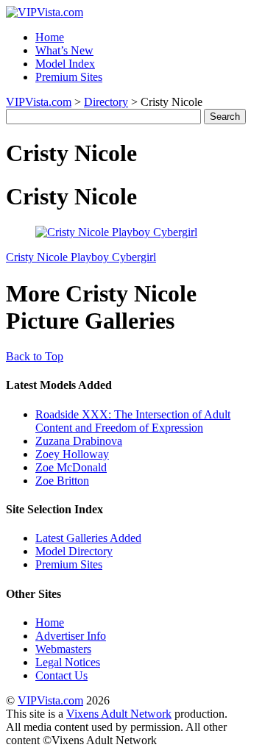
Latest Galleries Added (88, 538)
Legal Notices (67, 662)
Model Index (65, 63)
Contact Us (61, 675)
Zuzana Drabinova (78, 441)
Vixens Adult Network (119, 713)
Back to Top (34, 356)
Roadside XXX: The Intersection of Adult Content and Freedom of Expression (132, 421)
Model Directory (74, 551)
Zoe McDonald (71, 467)
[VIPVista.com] (44, 12)
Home (49, 37)
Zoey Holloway (72, 454)
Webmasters (63, 649)
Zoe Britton (62, 480)
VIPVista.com (38, 102)
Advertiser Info (70, 635)
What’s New (64, 50)
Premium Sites (68, 77)
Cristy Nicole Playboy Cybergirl (81, 257)
